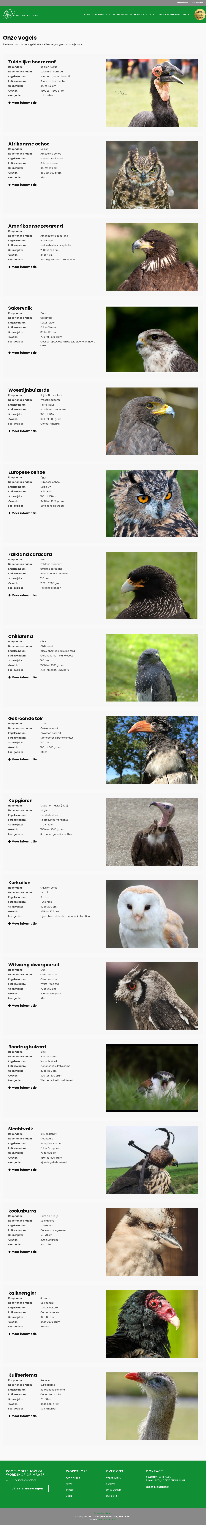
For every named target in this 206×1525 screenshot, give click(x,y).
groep (70, 1490)
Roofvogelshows (118, 14)
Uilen (69, 1496)
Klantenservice (182, 3)
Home (87, 14)
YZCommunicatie (107, 1519)
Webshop (175, 14)
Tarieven (111, 1484)
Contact (186, 14)
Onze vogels (114, 1490)
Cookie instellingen (103, 1513)
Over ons (112, 1496)
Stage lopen (113, 1478)
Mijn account (197, 3)
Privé (69, 1484)
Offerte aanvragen (27, 1488)
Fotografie (73, 1478)
